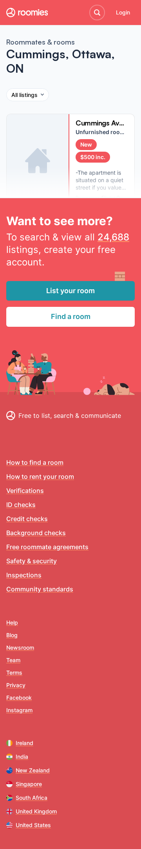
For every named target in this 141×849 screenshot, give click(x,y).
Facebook (19, 697)
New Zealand (33, 770)
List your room (70, 291)
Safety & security (31, 561)
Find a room (70, 316)
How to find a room (34, 462)
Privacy (15, 685)
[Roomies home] (27, 12)
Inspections (24, 575)
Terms (14, 672)
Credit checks (27, 519)
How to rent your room (40, 476)
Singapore (29, 784)
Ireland (24, 743)
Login (123, 12)
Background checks (36, 533)
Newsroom (20, 647)
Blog (12, 635)
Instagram (19, 710)
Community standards (39, 589)
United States (33, 825)
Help (12, 622)
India (22, 756)
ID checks (21, 505)
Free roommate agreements (47, 547)
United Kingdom (36, 811)
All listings (24, 94)
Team (13, 660)
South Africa (31, 797)
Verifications (25, 490)
